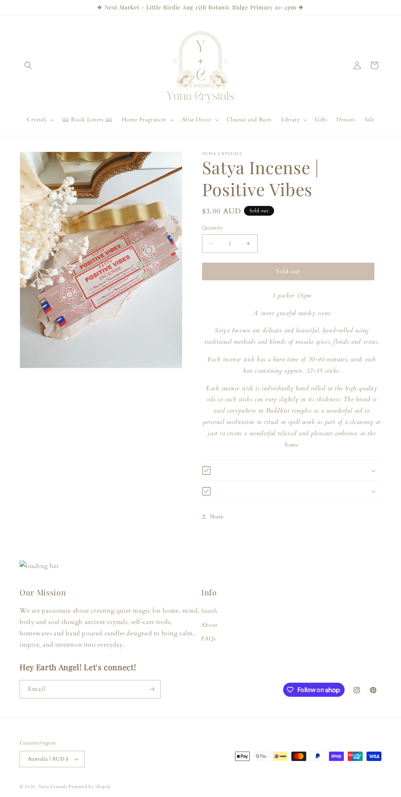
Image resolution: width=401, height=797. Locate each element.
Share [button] (217, 516)
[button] (28, 65)
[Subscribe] (151, 689)
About (209, 625)
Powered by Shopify (90, 787)
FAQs (208, 638)
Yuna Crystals (52, 787)
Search (209, 611)
